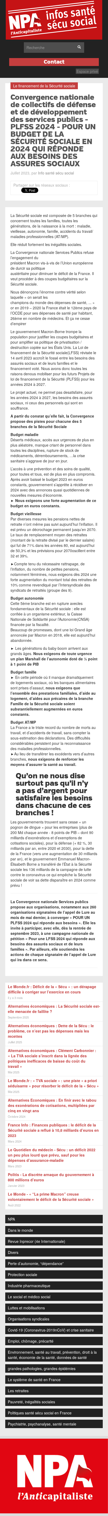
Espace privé (87, 71)
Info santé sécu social (56, 173)
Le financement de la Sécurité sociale (44, 85)
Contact (54, 62)
